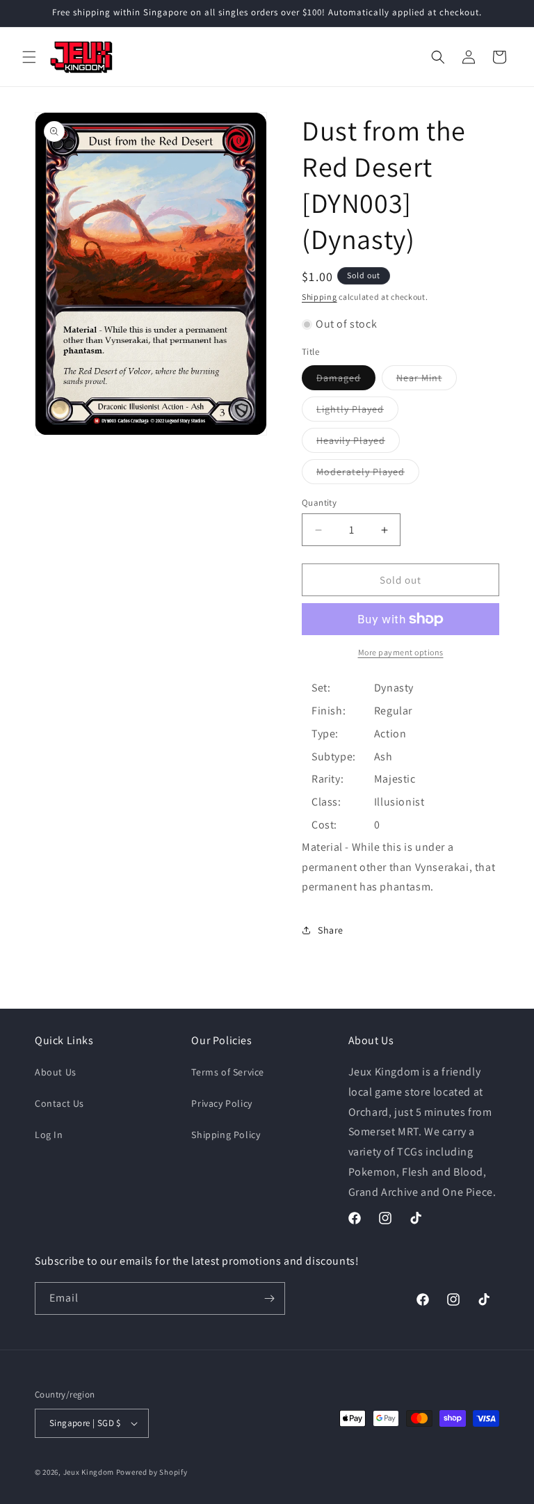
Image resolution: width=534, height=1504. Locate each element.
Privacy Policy (221, 1103)
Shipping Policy (225, 1134)
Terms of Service (227, 1072)
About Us (55, 1072)
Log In (49, 1134)
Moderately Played (367, 474)
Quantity (319, 503)
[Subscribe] (269, 1298)
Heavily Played (358, 443)
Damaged (345, 380)
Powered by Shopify (152, 1472)
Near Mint (426, 380)
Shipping (319, 296)
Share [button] (330, 930)
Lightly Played (357, 412)
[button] (29, 57)
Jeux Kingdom (88, 1472)
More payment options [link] (401, 652)
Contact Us (59, 1103)
